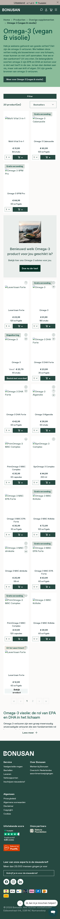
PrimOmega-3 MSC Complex (16, 468)
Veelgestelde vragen (13, 766)
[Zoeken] (41, 9)
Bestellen (8, 770)
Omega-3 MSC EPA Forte (16, 520)
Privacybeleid (9, 798)
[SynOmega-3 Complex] (44, 453)
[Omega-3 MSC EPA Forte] (16, 505)
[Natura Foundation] (42, 831)
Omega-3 (43, 310)
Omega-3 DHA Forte (44, 362)
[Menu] (56, 9)
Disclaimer (8, 806)
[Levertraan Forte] (16, 297)
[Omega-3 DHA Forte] (44, 349)
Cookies (7, 813)
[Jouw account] (46, 10)
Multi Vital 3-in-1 (16, 141)
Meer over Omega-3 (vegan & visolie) (24, 79)
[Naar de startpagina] (11, 9)
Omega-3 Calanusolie (44, 141)
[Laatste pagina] (46, 701)
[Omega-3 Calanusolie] (44, 128)
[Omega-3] (44, 297)
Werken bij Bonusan (39, 766)
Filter (30, 96)
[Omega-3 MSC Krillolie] (44, 505)
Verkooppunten (10, 777)
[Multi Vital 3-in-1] (16, 128)
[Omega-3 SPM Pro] (16, 180)
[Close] (57, 2)
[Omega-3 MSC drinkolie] (16, 557)
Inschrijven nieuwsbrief (14, 781)
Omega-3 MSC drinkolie (16, 570)
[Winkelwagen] (51, 10)
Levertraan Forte (16, 310)
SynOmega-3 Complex (43, 466)
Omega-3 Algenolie (44, 414)
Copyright (8, 810)
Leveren (7, 774)
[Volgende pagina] (39, 701)
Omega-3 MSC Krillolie (43, 518)
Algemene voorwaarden (14, 802)
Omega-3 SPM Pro (16, 193)
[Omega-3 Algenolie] (44, 401)
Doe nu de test (30, 268)
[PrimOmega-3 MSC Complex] (16, 453)
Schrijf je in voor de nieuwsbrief (22, 873)
